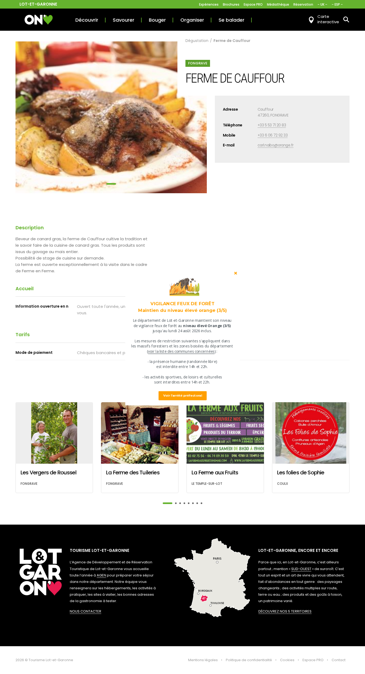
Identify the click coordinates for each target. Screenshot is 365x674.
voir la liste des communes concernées (181, 351)
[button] (182, 306)
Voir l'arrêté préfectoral (182, 395)
